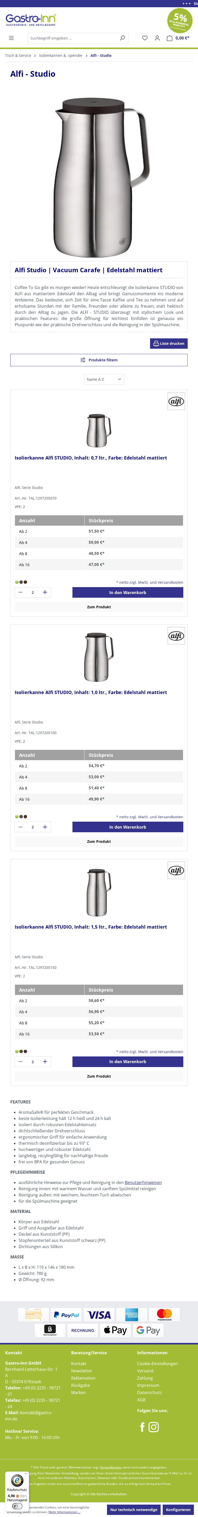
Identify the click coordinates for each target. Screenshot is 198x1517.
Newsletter (81, 1371)
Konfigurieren (178, 1509)
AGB (141, 1400)
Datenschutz (149, 1392)
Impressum (148, 1385)
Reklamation (83, 1378)
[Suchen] (78, 38)
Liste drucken (171, 343)
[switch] (17, 1506)
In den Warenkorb (127, 592)
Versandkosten (110, 1467)
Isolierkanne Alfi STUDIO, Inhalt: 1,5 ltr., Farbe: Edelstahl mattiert (91, 927)
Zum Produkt (99, 606)
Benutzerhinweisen (143, 1182)
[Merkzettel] (145, 38)
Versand (145, 1371)
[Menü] (11, 38)
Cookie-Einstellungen (157, 1363)
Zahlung (145, 1378)
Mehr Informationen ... (64, 1512)
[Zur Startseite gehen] (30, 20)
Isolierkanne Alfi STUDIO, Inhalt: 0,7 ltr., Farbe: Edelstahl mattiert (91, 458)
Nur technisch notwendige (133, 1509)
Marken (78, 1392)
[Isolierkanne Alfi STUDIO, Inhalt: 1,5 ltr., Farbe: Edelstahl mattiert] (99, 891)
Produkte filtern (103, 359)
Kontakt (78, 1363)
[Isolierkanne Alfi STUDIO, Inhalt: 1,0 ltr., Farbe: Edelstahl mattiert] (99, 657)
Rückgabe (80, 1385)
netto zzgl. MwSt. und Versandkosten (151, 582)
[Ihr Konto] (157, 38)
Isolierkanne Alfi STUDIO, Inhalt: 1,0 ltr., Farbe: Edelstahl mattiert (91, 692)
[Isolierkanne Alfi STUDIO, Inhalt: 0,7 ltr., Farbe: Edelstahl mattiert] (99, 422)
